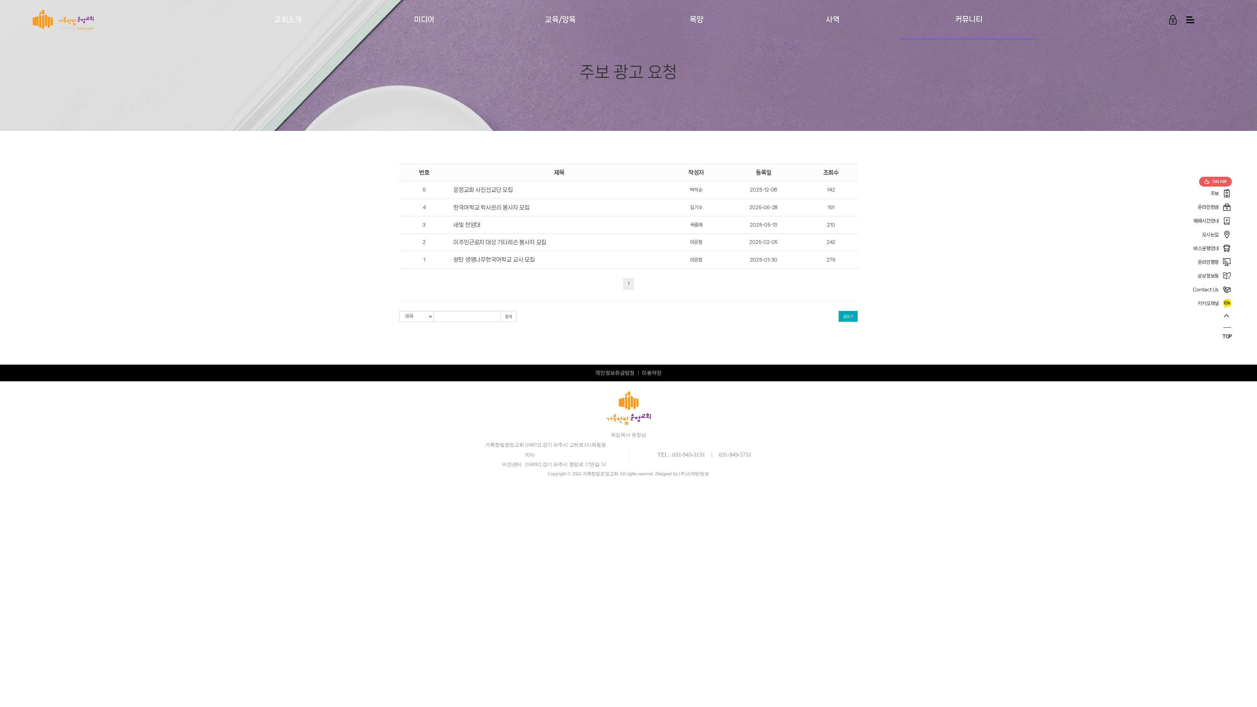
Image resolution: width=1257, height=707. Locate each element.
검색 (508, 317)
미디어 (424, 19)
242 (831, 242)
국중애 (696, 224)
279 (831, 260)
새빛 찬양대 (467, 225)
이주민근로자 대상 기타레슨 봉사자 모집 (499, 242)
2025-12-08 (763, 189)
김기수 (696, 207)
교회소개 (287, 19)
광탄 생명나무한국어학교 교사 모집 (494, 260)
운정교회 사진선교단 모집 (483, 190)
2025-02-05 (763, 242)
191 (831, 207)
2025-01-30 (763, 260)
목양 (696, 19)
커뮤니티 (968, 19)
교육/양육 (560, 19)
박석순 (696, 189)
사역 (833, 19)
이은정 (696, 242)
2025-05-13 (763, 224)
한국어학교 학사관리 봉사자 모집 (491, 207)
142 (831, 189)
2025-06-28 (763, 207)
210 (831, 224)
